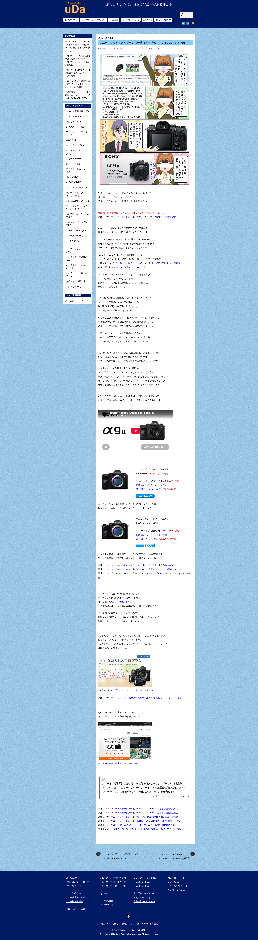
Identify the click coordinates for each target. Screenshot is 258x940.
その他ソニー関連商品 (76, 257)
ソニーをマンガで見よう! (93, 20)
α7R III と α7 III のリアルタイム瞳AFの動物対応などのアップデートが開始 (146, 829)
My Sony (104, 893)
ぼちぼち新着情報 (74, 111)
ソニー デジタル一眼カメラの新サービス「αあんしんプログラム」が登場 (146, 698)
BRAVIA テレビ (73, 127)
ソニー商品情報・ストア (77, 882)
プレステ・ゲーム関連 (76, 222)
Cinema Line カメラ (75, 201)
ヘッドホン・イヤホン (76, 150)
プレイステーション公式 (145, 878)
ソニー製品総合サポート (179, 886)
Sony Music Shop (142, 897)
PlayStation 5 (75, 230)
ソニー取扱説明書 (74, 901)
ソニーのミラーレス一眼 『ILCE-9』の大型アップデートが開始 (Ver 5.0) (146, 569)
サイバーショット (74, 187)
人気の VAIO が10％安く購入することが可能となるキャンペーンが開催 (77, 84)
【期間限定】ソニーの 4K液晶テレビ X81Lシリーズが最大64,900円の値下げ (77, 95)
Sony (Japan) (173, 882)
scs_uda (102, 48)
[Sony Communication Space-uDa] (75, 11)
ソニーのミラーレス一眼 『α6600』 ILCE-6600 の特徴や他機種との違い (146, 808)
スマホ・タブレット (75, 249)
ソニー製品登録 (73, 893)
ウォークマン (72, 145)
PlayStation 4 (75, 236)
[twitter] (183, 23)
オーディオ (71, 164)
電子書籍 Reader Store (144, 901)
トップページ (71, 20)
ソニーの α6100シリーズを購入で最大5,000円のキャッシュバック (118, 855)
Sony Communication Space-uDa (127, 930)
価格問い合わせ (163, 20)
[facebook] (187, 23)
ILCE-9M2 (155, 48)
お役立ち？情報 (73, 281)
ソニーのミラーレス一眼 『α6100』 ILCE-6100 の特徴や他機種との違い (146, 813)
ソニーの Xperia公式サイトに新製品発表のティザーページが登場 (78, 73)
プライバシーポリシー (109, 924)
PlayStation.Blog (142, 886)
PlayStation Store (142, 882)
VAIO (68, 140)
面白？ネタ (71, 286)
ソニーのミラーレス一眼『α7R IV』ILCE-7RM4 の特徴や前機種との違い (146, 821)
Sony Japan (71, 878)
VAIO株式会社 (106, 901)
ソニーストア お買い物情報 (113, 878)
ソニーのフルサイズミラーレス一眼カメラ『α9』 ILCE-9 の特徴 (142, 565)
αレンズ (70, 177)
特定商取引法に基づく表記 (135, 924)
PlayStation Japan (176, 890)
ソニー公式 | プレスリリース (175, 796)
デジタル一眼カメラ (119, 48)
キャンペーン (72, 116)
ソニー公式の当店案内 (76, 909)
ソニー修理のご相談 (75, 897)
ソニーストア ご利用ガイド (113, 882)
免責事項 (153, 924)
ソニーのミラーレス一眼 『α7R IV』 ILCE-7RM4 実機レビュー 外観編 (146, 263)
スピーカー (71, 159)
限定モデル (71, 122)
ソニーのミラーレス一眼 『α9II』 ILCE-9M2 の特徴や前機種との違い (144, 217)
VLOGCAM (71, 182)
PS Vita (72, 241)
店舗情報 (147, 20)
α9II (148, 48)
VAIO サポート (107, 905)
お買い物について (130, 20)
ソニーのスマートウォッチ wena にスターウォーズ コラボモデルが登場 (171, 855)
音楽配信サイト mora (144, 893)
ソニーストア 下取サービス (113, 886)
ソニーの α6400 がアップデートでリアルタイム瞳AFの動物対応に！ (144, 825)
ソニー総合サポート (75, 886)
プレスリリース (139, 48)
